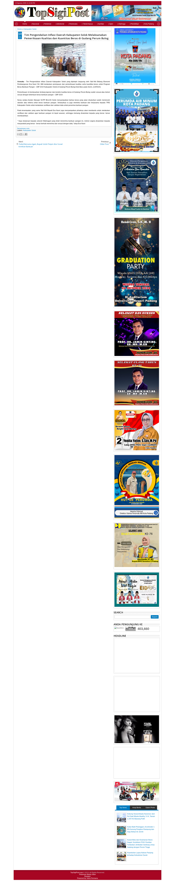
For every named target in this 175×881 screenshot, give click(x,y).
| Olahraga (121, 24)
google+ (154, 3)
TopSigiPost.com (76, 872)
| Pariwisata (73, 24)
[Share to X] (23, 134)
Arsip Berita (136, 808)
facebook (151, 3)
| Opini (110, 24)
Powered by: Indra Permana (87, 878)
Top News (123, 808)
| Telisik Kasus (87, 24)
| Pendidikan (134, 24)
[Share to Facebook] (26, 134)
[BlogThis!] (21, 134)
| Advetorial (60, 24)
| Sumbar (100, 24)
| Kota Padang (148, 24)
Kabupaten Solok (29, 130)
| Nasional (35, 24)
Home (25, 24)
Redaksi (87, 876)
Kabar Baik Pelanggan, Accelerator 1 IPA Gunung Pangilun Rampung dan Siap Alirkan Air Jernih (140, 829)
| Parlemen (47, 24)
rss (158, 3)
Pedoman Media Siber (87, 874)
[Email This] (18, 134)
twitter (147, 3)
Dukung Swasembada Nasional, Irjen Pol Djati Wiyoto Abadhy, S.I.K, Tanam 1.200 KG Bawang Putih (141, 816)
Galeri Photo (150, 808)
